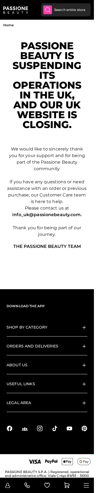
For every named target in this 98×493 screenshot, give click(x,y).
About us (17, 364)
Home (8, 25)
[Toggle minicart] (66, 485)
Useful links (21, 383)
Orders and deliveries (32, 346)
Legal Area (19, 402)
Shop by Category (27, 327)
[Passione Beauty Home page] (15, 10)
